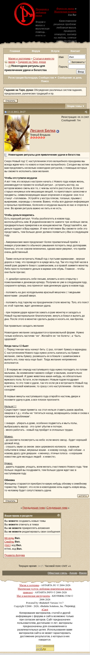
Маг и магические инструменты (33, 595)
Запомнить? (78, 62)
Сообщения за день (70, 77)
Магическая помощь (65, 11)
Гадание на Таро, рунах (32, 61)
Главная (15, 51)
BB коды (9, 538)
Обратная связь (57, 573)
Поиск (45, 81)
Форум (36, 51)
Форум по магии (65, 8)
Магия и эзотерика (19, 58)
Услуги (55, 51)
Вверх (83, 573)
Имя (61, 57)
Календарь (31, 77)
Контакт (75, 51)
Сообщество (46, 77)
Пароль (63, 66)
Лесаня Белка (43, 130)
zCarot (45, 609)
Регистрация (16, 77)
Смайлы (9, 541)
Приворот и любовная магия (42, 12)
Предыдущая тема (34, 507)
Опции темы (74, 106)
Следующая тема (57, 507)
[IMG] (7, 545)
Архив (73, 573)
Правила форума (14, 555)
